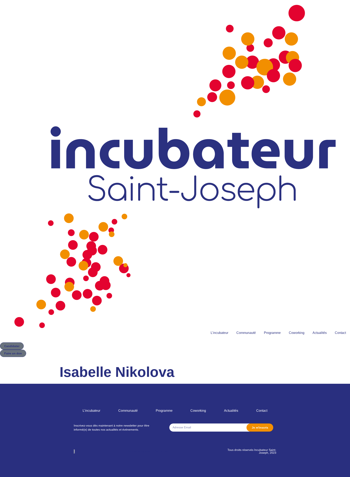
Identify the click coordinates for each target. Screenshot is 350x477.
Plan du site (161, 451)
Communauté (246, 332)
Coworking (296, 332)
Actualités (320, 332)
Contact (340, 332)
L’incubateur (219, 332)
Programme (272, 332)
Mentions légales (139, 451)
